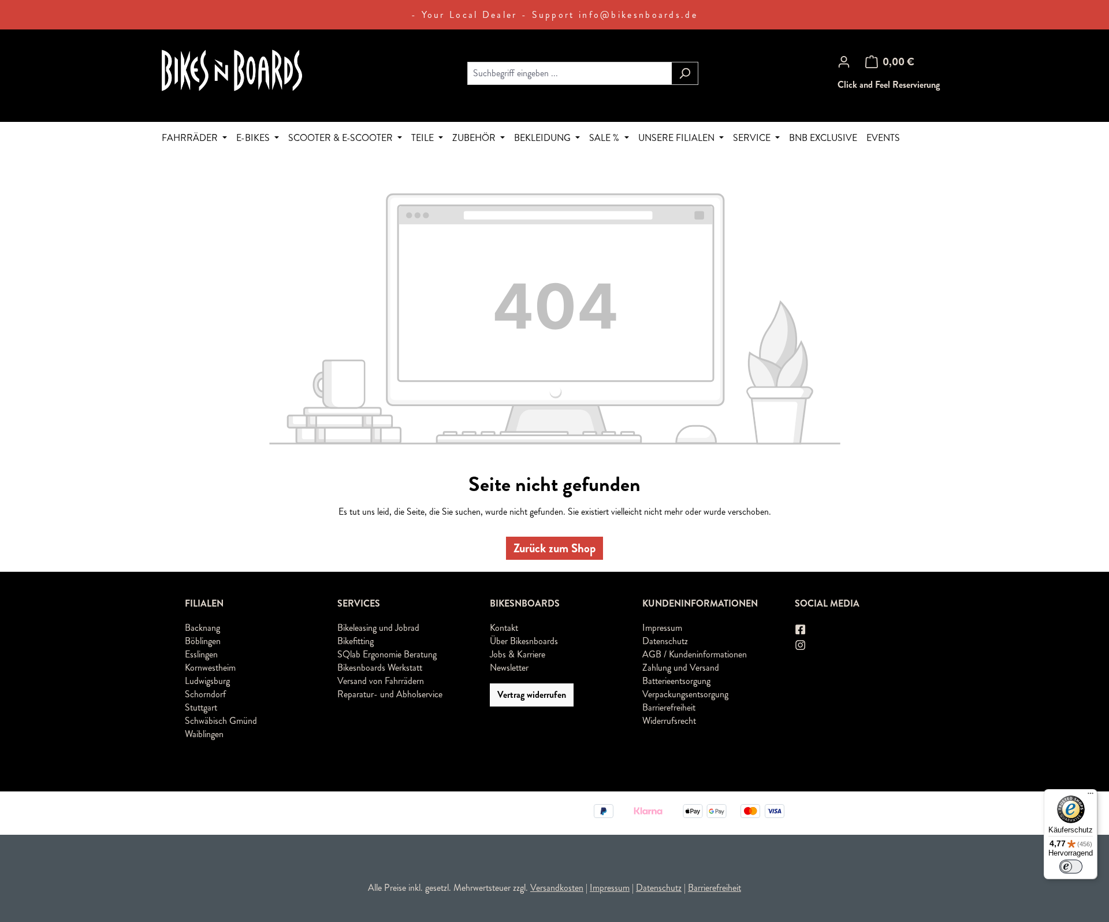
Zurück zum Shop (554, 548)
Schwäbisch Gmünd (221, 720)
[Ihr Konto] (844, 62)
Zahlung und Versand (680, 667)
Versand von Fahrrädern (380, 680)
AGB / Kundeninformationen (694, 654)
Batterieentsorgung (676, 680)
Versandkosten (556, 887)
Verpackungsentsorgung (685, 694)
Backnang (202, 627)
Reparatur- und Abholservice (389, 694)
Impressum (662, 627)
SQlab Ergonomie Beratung (387, 654)
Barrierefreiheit (668, 707)
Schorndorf (205, 694)
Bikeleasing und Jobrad (378, 627)
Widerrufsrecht (669, 720)
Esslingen (201, 654)
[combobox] (569, 73)
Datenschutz (665, 641)
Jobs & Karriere (517, 654)
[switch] (1070, 866)
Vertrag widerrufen (531, 694)
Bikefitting (355, 641)
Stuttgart (201, 707)
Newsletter (509, 667)
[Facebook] (801, 630)
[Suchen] (684, 73)
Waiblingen (204, 734)
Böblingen (203, 641)
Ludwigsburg (207, 680)
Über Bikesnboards (524, 641)
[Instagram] (801, 645)
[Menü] (1090, 796)
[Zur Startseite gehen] (248, 71)
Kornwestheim (210, 667)
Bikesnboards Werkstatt (379, 667)
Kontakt (504, 627)
